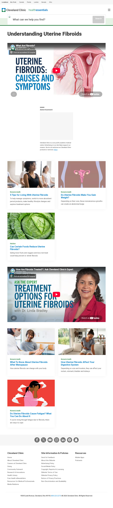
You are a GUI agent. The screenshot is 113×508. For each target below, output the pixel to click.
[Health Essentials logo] (38, 10)
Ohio (50, 2)
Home (9, 457)
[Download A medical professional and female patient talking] (31, 341)
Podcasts (78, 460)
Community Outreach (15, 469)
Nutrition (13, 243)
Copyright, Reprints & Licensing (52, 469)
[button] (109, 10)
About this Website (48, 460)
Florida (29, 2)
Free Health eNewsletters (16, 478)
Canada (21, 2)
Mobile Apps (79, 457)
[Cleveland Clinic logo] (14, 10)
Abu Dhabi (13, 2)
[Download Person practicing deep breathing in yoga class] (31, 174)
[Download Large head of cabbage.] (31, 226)
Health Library (12, 475)
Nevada (43, 2)
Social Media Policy (48, 466)
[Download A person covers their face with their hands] (31, 393)
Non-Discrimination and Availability (53, 481)
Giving (9, 466)
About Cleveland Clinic (15, 460)
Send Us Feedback (48, 457)
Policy (55, 150)
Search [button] (98, 18)
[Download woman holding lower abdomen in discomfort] (82, 341)
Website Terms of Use (49, 472)
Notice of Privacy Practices (51, 478)
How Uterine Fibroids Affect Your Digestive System (77, 363)
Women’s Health (15, 192)
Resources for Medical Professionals (20, 481)
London (36, 2)
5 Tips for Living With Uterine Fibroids (29, 195)
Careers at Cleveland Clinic (17, 463)
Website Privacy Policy (49, 475)
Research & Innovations (16, 472)
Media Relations (13, 484)
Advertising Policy (47, 463)
